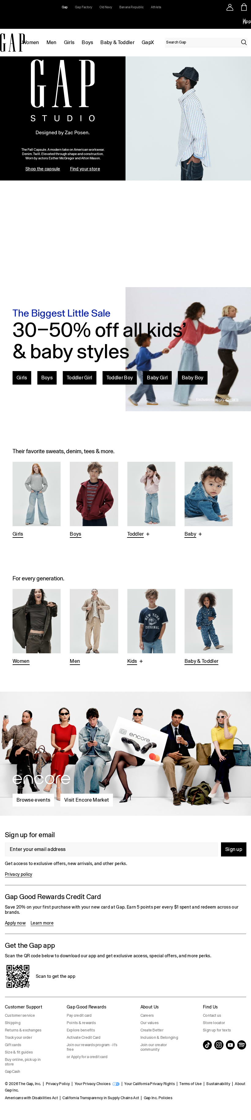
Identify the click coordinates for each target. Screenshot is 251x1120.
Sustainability (218, 1084)
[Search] (244, 42)
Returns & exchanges (23, 1030)
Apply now (15, 923)
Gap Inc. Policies (158, 1098)
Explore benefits (81, 1030)
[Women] (37, 627)
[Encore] (125, 751)
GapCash (13, 1071)
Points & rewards (81, 1023)
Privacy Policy (58, 1084)
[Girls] (37, 500)
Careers (147, 1015)
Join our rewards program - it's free (92, 1047)
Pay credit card (79, 1015)
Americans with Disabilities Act (31, 1098)
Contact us (212, 1015)
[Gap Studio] (125, 118)
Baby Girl (157, 378)
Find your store (85, 168)
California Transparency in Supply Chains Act (100, 1098)
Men (52, 42)
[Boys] (94, 500)
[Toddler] (151, 500)
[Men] (94, 627)
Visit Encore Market (86, 800)
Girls (69, 42)
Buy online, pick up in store (23, 1061)
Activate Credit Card (84, 1037)
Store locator (214, 1023)
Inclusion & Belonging (159, 1037)
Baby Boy (193, 378)
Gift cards (13, 1045)
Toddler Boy (120, 378)
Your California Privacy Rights (149, 1084)
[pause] (244, 21)
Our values (149, 1023)
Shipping (13, 1023)
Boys (87, 42)
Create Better (151, 1030)
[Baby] (209, 500)
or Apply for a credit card (87, 1057)
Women (30, 42)
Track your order (18, 1037)
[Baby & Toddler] (209, 627)
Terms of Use (190, 1084)
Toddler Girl (79, 378)
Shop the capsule (42, 168)
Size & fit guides (19, 1052)
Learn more (42, 923)
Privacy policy (18, 874)
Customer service (20, 1015)
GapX (148, 42)
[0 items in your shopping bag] (244, 7)
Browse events (33, 800)
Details (232, 399)
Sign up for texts (217, 1030)
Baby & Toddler (117, 42)
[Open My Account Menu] (230, 7)
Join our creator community (153, 1047)
